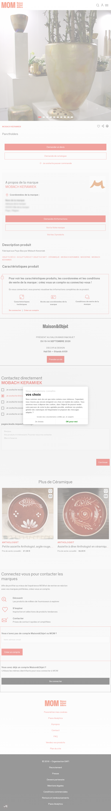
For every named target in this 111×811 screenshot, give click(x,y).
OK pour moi (72, 421)
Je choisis (39, 421)
